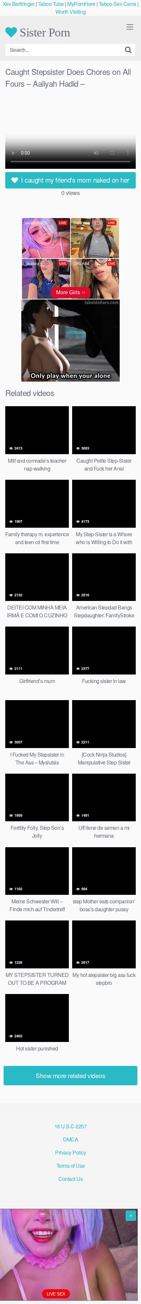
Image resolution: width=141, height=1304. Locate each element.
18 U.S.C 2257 (70, 1126)
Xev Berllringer (19, 4)
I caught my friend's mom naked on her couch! (74, 181)
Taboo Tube (51, 4)
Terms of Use (70, 1165)
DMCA (70, 1139)
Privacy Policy (70, 1152)
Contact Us (70, 1178)
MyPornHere (81, 4)
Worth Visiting (70, 11)
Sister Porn (43, 32)
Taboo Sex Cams (117, 4)
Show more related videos (70, 1075)
